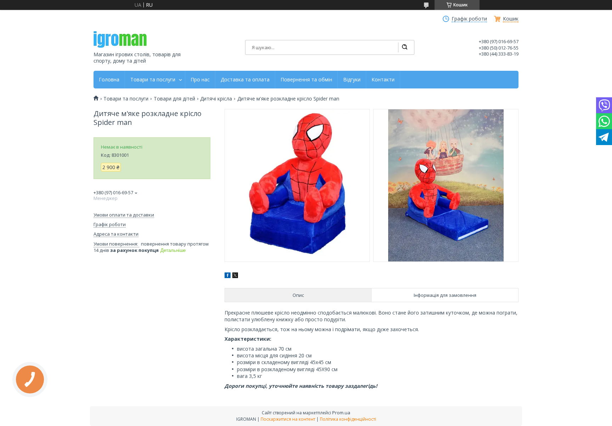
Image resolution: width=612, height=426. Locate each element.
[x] (235, 276)
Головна (109, 79)
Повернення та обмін (306, 79)
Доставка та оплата (245, 79)
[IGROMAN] (120, 39)
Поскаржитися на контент (288, 419)
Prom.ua (341, 412)
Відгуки (352, 79)
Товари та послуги (152, 79)
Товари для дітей (174, 99)
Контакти (383, 79)
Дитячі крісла (216, 99)
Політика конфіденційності (348, 419)
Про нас (200, 79)
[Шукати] (404, 47)
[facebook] (228, 276)
